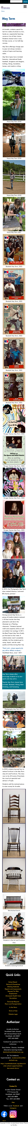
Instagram (13, 1108)
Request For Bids (13, 991)
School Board (12, 982)
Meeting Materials (13, 986)
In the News (13, 1007)
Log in (4, 1120)
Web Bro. (14, 1125)
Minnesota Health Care (13, 996)
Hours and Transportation (13, 1004)
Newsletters (13, 998)
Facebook (16, 1106)
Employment (13, 993)
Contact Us (13, 1086)
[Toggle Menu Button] (25, 6)
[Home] (5, 7)
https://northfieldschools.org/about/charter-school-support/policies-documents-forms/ (13, 1066)
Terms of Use (13, 1011)
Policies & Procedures (13, 984)
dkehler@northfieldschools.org (13, 1052)
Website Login (13, 1014)
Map (13, 1102)
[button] (13, 77)
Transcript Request (13, 1001)
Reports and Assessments (13, 989)
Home (2, 11)
